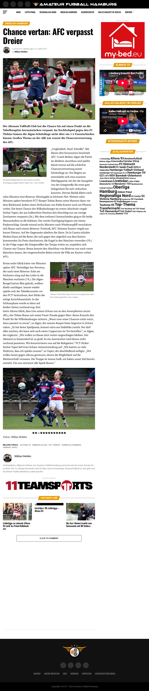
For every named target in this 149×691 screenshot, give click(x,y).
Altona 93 (26, 445)
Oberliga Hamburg (68, 12)
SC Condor (136, 196)
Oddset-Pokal (125, 192)
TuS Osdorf (126, 211)
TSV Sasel (140, 208)
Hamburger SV (106, 173)
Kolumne (133, 178)
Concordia (117, 161)
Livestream (106, 181)
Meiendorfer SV (107, 184)
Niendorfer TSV (123, 183)
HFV (107, 176)
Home (18, 12)
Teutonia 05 (107, 205)
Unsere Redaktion (52, 673)
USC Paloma (137, 211)
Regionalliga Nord (48, 12)
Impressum (87, 673)
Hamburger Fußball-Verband (127, 169)
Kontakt (128, 12)
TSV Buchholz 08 (128, 209)
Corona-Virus (131, 161)
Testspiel (134, 202)
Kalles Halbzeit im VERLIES (109, 12)
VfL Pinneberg (110, 214)
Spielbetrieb (126, 199)
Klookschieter (87, 12)
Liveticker (120, 181)
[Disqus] (49, 578)
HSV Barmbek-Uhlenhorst (125, 175)
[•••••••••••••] (49, 399)
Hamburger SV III (120, 173)
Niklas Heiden (21, 52)
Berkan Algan (40, 445)
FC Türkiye (55, 445)
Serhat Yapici (10, 447)
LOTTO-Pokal (30, 12)
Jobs (65, 673)
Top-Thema (125, 204)
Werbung (74, 673)
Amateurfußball (133, 158)
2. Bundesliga (105, 159)
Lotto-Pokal (133, 181)
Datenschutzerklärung (105, 673)
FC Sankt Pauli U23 (127, 167)
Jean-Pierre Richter (108, 178)
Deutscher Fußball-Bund (109, 164)
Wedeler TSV (122, 213)
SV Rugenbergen (122, 201)
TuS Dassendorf (110, 211)
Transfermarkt (110, 208)
